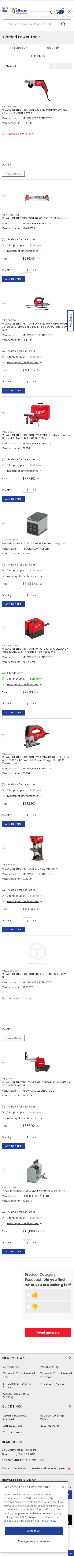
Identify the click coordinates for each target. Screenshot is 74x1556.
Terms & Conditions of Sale (19, 1375)
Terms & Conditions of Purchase (56, 1375)
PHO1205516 (10, 1187)
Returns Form (50, 1425)
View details (13, 173)
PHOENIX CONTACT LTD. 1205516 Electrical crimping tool (36, 1190)
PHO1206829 (10, 540)
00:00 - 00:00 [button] (61, 8)
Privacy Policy (49, 1367)
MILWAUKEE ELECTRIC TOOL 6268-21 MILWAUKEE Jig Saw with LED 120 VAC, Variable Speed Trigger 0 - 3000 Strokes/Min (35, 760)
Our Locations (13, 1425)
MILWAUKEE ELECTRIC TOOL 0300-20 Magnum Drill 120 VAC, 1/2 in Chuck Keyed (34, 111)
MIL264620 (9, 320)
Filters (18, 47)
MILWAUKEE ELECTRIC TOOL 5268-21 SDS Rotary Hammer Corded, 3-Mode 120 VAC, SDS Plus (36, 436)
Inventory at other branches (23, 250)
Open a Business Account (15, 1417)
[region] (34, 1517)
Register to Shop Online (52, 1417)
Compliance (11, 1367)
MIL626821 (8, 753)
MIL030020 (9, 106)
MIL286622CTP (11, 970)
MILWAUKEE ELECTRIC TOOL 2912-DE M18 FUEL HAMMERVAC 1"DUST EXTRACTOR (37, 1084)
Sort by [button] (53, 47)
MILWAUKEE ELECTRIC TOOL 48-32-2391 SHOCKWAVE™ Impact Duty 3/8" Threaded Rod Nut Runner (35, 650)
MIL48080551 (10, 215)
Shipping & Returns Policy (17, 1385)
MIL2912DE (8, 1079)
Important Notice (52, 1383)
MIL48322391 (10, 645)
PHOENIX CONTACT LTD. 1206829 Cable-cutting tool (34, 543)
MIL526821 (8, 431)
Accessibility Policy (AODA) (16, 1395)
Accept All (34, 1530)
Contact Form (12, 1432)
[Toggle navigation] (5, 11)
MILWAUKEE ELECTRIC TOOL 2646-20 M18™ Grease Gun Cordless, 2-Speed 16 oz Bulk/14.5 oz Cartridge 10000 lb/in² (35, 326)
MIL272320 (9, 865)
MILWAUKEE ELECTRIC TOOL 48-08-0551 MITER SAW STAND (37, 218)
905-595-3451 (35, 1460)
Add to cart (13, 279)
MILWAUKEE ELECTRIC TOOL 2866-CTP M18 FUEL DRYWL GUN (34, 975)
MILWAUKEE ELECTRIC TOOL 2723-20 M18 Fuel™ (30, 868)
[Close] (63, 1487)
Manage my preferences (34, 1541)
